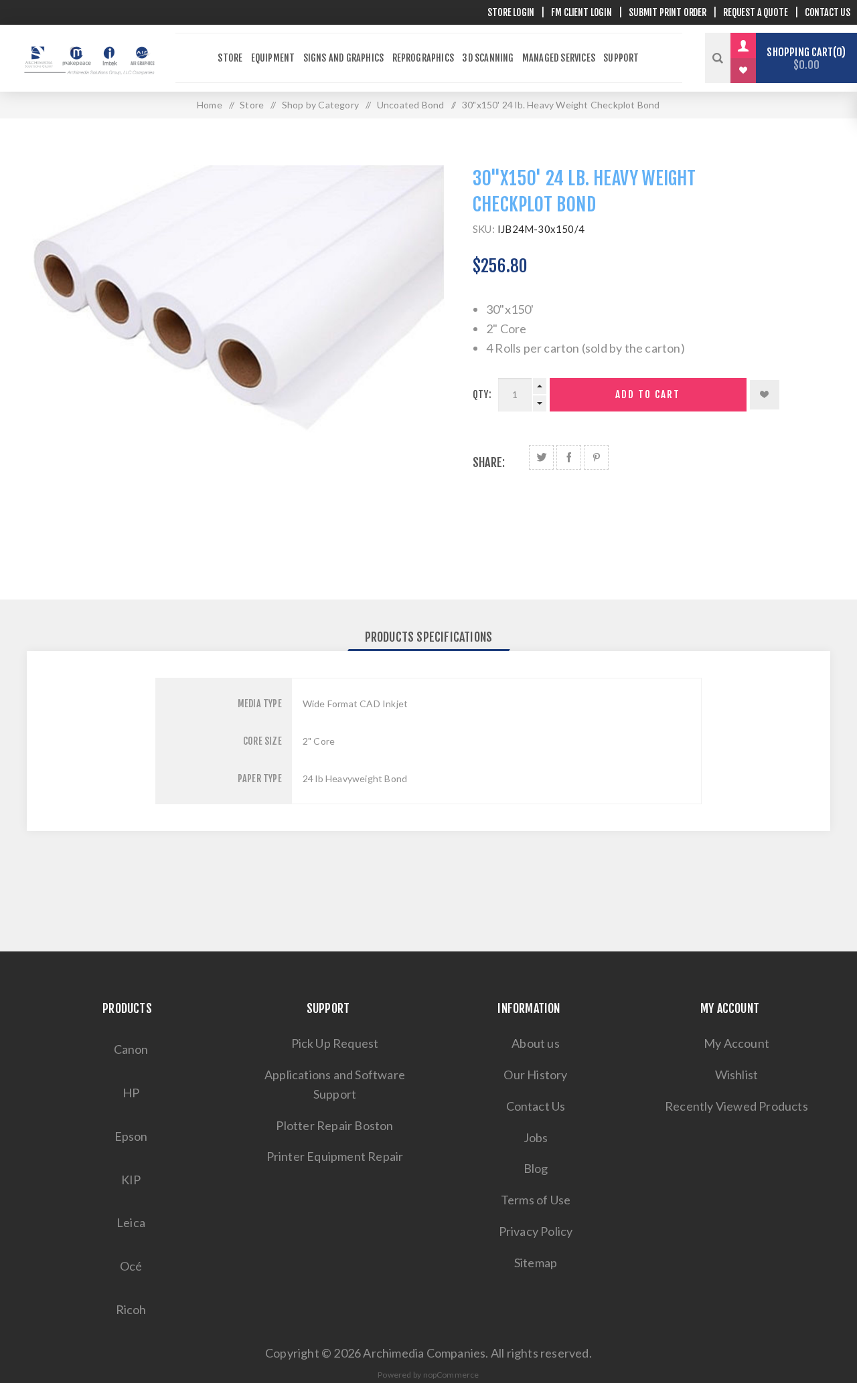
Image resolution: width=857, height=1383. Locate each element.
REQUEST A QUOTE (755, 12)
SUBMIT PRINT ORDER (667, 12)
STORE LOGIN (510, 12)
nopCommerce (451, 1375)
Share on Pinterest (596, 457)
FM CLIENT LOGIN (581, 12)
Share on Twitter (541, 457)
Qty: (482, 394)
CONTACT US (827, 12)
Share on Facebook (568, 457)
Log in (753, 45)
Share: (489, 462)
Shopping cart (804, 58)
